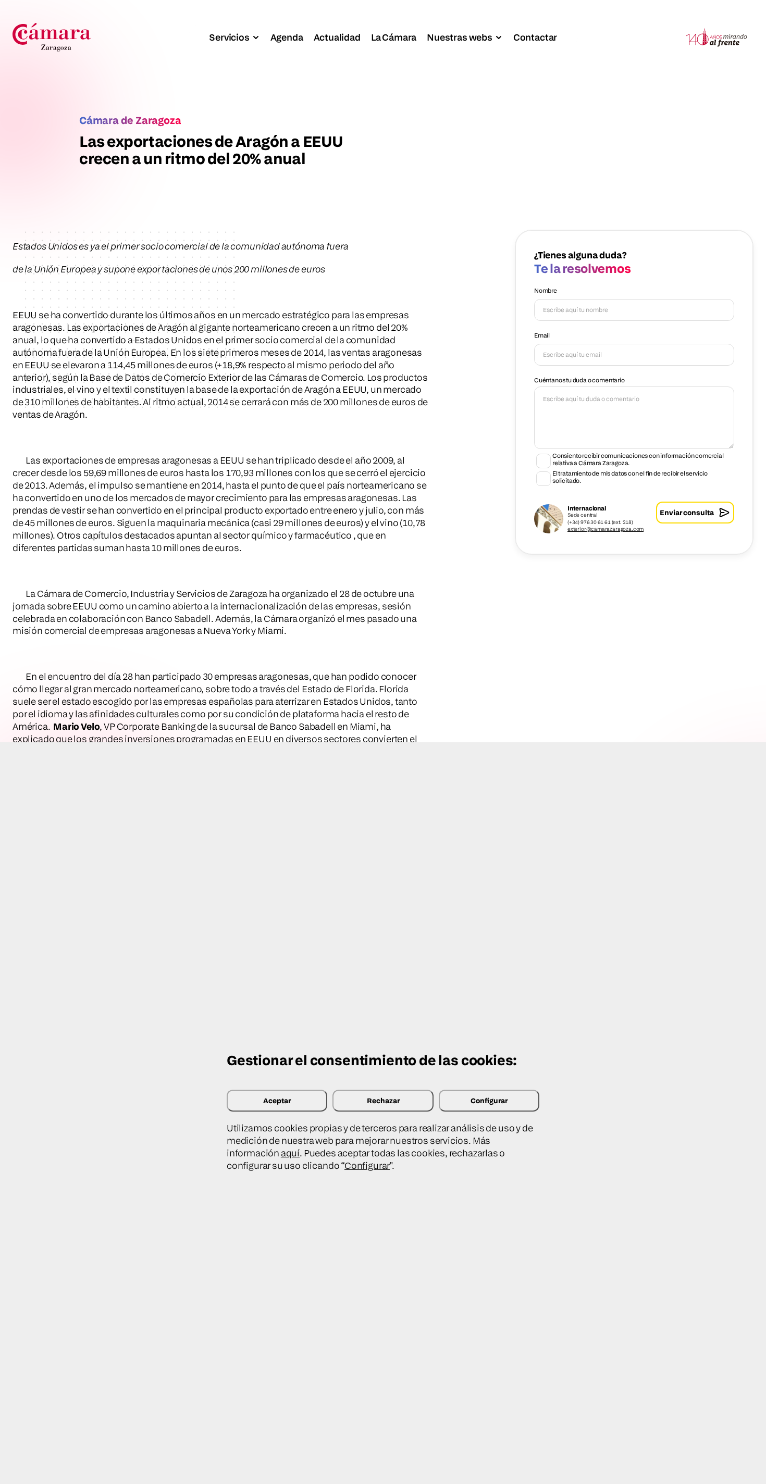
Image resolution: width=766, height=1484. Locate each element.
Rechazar (383, 1100)
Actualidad (337, 37)
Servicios (229, 37)
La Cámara (393, 37)
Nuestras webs (459, 37)
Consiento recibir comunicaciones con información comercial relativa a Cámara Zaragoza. (638, 459)
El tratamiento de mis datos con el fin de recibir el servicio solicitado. (630, 477)
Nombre (545, 290)
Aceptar (277, 1100)
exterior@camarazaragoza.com (605, 529)
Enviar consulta (687, 512)
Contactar (535, 37)
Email (542, 335)
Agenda (286, 37)
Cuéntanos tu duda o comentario (579, 380)
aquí (290, 1153)
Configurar (489, 1100)
